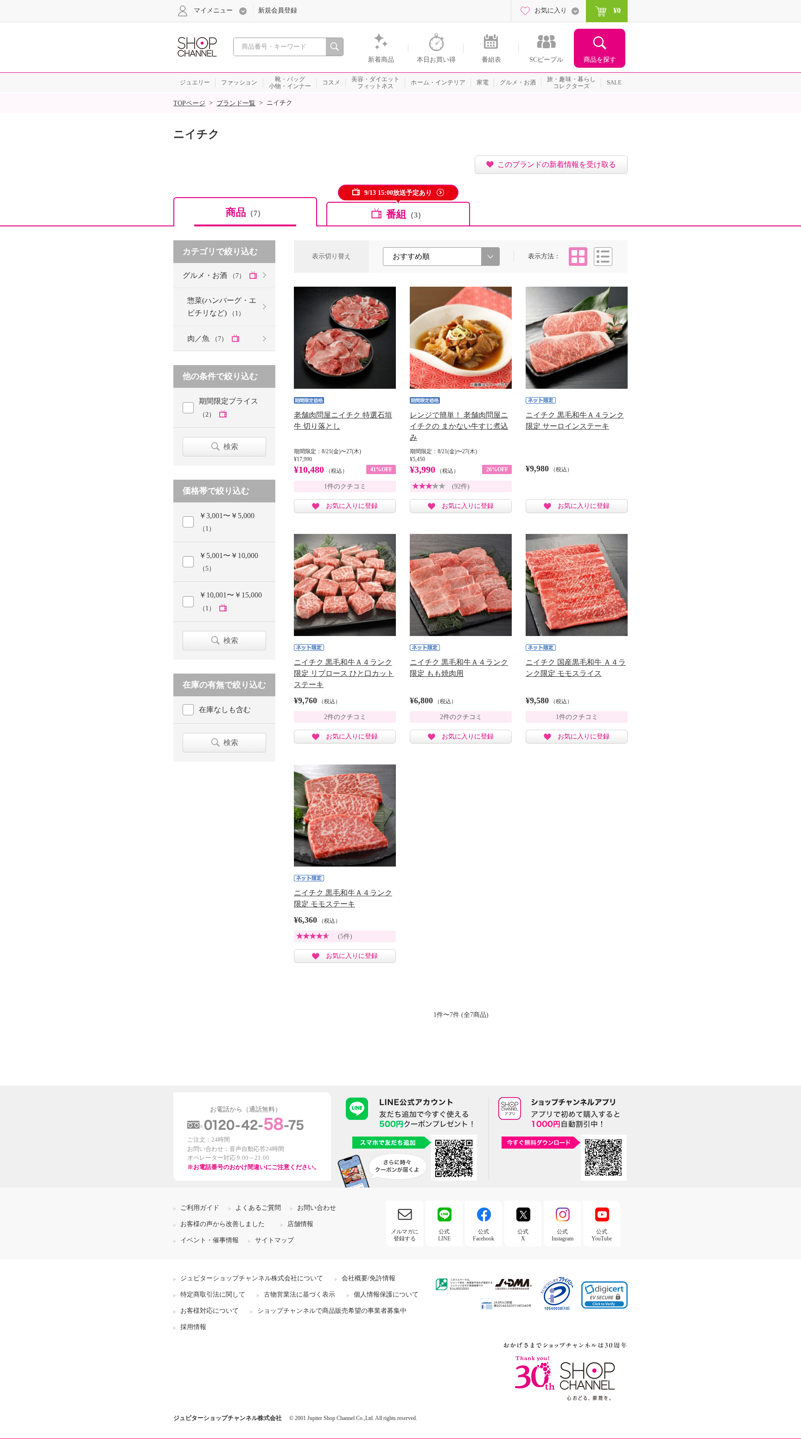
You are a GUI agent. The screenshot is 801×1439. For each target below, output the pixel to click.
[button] (604, 1295)
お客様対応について (209, 1310)
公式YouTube (601, 1234)
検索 (230, 446)
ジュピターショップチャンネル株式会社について (251, 1278)
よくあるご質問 (258, 1207)
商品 (245, 212)
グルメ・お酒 (214, 275)
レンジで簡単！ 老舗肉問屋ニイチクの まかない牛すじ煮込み (459, 426)
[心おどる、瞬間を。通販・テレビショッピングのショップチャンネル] (196, 46)
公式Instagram (562, 1234)
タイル (578, 256)
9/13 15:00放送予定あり (398, 192)
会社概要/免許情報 (368, 1278)
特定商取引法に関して (212, 1294)
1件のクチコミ (345, 486)
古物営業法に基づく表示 (299, 1294)
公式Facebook (483, 1234)
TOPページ (189, 103)
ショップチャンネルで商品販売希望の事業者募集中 (332, 1310)
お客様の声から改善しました (222, 1224)
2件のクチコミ (345, 716)
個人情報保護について (386, 1294)
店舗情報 (300, 1224)
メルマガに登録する (405, 1234)
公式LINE (444, 1234)
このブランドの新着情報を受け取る (556, 164)
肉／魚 (207, 338)
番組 (405, 214)
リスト (603, 256)
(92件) (461, 486)
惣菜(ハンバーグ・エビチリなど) (221, 306)
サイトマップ (274, 1240)
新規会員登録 (277, 10)
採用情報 (193, 1326)
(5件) (345, 936)
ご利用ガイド (199, 1207)
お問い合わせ (316, 1207)
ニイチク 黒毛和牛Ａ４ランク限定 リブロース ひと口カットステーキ (344, 673)
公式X (522, 1234)
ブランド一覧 (235, 103)
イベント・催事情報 (209, 1240)
